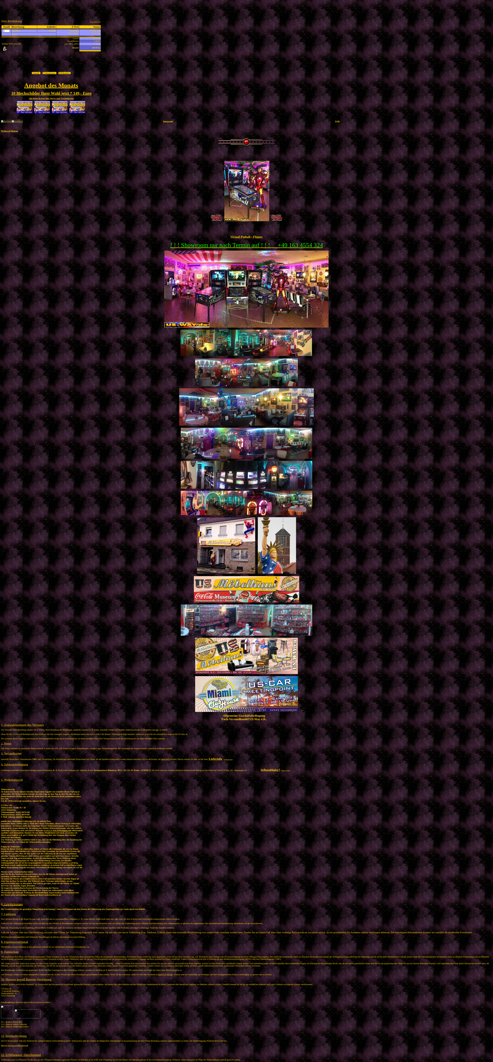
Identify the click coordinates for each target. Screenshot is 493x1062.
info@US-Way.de (19, 817)
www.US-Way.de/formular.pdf (57, 830)
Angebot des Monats (51, 85)
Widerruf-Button (9, 131)
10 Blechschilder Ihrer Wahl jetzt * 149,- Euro (51, 93)
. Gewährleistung (13, 904)
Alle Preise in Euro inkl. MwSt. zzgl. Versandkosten (51, 98)
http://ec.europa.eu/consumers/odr (14, 1045)
